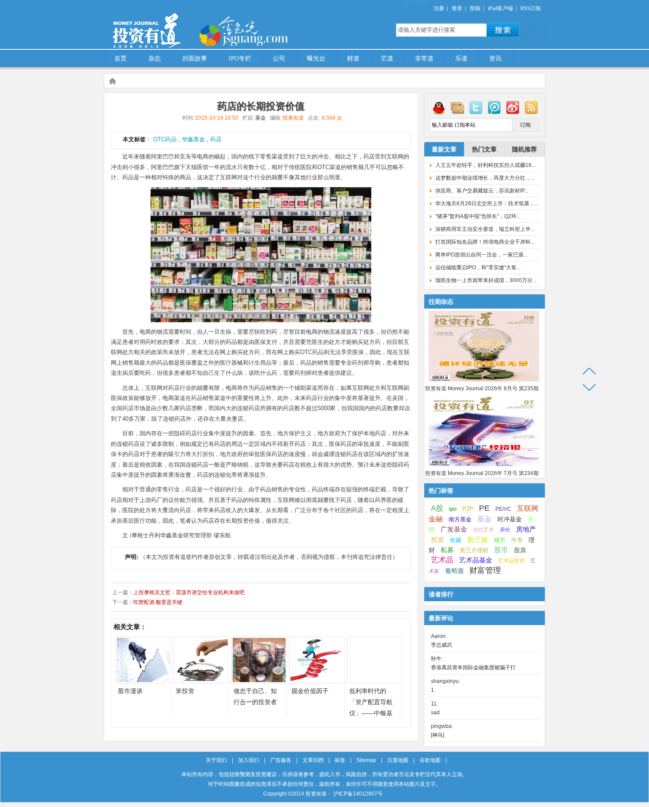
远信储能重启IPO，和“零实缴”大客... (478, 267)
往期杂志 (441, 301)
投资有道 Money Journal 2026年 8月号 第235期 (482, 388)
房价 (505, 530)
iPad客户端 (500, 8)
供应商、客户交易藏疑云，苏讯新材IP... (481, 191)
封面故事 (194, 58)
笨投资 (185, 690)
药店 (216, 139)
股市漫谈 (130, 690)
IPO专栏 (240, 58)
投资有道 (188, 25)
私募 (447, 550)
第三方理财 (474, 550)
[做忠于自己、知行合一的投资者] (259, 681)
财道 (353, 58)
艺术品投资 (511, 561)
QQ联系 (439, 107)
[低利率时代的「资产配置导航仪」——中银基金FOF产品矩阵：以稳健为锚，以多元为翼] (375, 681)
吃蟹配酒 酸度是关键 (157, 602)
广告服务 (280, 760)
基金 (260, 118)
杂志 (154, 58)
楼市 (500, 540)
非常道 (424, 58)
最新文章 (444, 149)
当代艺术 (483, 530)
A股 (437, 508)
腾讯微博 (494, 107)
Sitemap (366, 760)
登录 (457, 8)
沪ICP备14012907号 (358, 794)
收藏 (455, 540)
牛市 (517, 540)
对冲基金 (509, 519)
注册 (439, 8)
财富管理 (485, 570)
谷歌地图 (430, 760)
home (112, 81)
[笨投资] (201, 681)
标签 (340, 760)
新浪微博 (513, 107)
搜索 (503, 30)
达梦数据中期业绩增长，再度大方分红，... (485, 178)
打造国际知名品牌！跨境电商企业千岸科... (485, 242)
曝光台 (316, 58)
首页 (120, 58)
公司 (279, 58)
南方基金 (460, 519)
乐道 (461, 58)
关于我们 (216, 760)
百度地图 (397, 760)
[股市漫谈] (143, 681)
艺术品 (442, 560)
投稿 (475, 8)
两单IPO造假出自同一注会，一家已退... (481, 255)
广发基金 (454, 529)
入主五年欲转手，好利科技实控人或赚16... (485, 165)
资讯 (495, 58)
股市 (501, 550)
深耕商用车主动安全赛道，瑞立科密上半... (485, 229)
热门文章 (484, 149)
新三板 (477, 539)
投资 (437, 539)
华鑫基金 (193, 139)
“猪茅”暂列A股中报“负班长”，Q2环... (478, 216)
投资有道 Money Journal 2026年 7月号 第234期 (482, 473)
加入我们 (248, 760)
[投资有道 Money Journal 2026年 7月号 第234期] (483, 467)
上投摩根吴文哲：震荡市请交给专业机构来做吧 (189, 592)
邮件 (457, 107)
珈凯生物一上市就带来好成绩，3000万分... (485, 280)
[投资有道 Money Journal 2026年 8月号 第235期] (483, 382)
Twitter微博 (476, 107)
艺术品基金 (475, 560)
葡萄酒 (454, 570)
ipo (453, 508)
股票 (520, 550)
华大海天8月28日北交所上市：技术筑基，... (487, 203)
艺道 (387, 58)
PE (484, 508)
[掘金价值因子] (317, 681)
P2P (467, 508)
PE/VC (503, 509)
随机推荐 (524, 149)
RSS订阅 (531, 8)
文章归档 (313, 760)
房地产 (526, 529)
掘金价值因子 (309, 690)
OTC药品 (165, 139)
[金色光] (258, 31)
